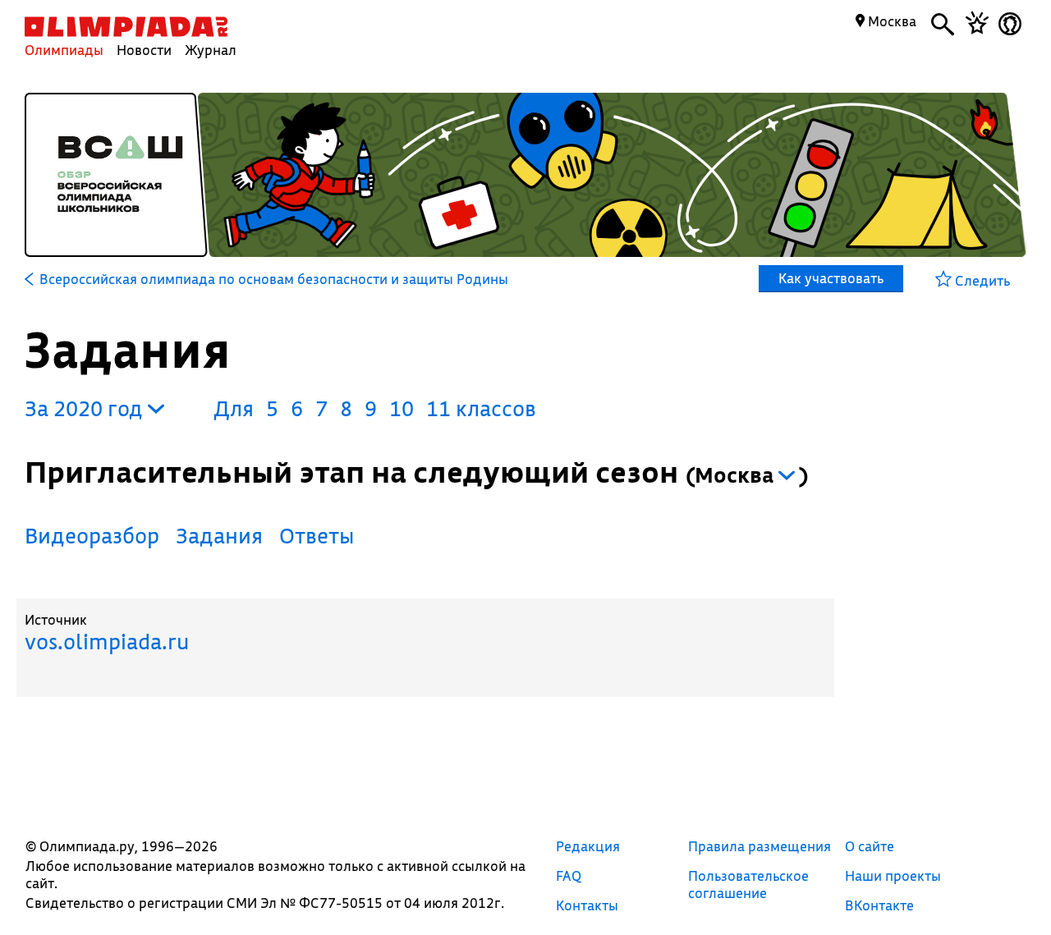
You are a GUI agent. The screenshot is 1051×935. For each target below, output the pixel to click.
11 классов (481, 408)
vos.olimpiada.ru (107, 641)
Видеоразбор (92, 535)
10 (401, 408)
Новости (144, 49)
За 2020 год (86, 408)
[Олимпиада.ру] (126, 26)
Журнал (210, 49)
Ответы (317, 535)
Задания (219, 535)
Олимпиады (64, 49)
